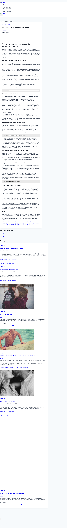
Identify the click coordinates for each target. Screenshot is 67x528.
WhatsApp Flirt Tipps (10, 225)
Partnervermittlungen (7, 8)
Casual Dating (5, 5)
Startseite (5, 4)
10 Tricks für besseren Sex (5, 237)
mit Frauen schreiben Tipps (10, 224)
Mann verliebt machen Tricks (24, 223)
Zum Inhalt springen (4, 1)
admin (4, 30)
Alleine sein (2, 234)
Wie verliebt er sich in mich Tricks (21, 225)
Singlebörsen (5, 9)
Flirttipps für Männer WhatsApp (20, 221)
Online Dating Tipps (7, 7)
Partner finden (19, 224)
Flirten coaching (10, 221)
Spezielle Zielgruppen (7, 11)
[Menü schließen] (0, 519)
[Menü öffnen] (1, 15)
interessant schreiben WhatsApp (11, 223)
